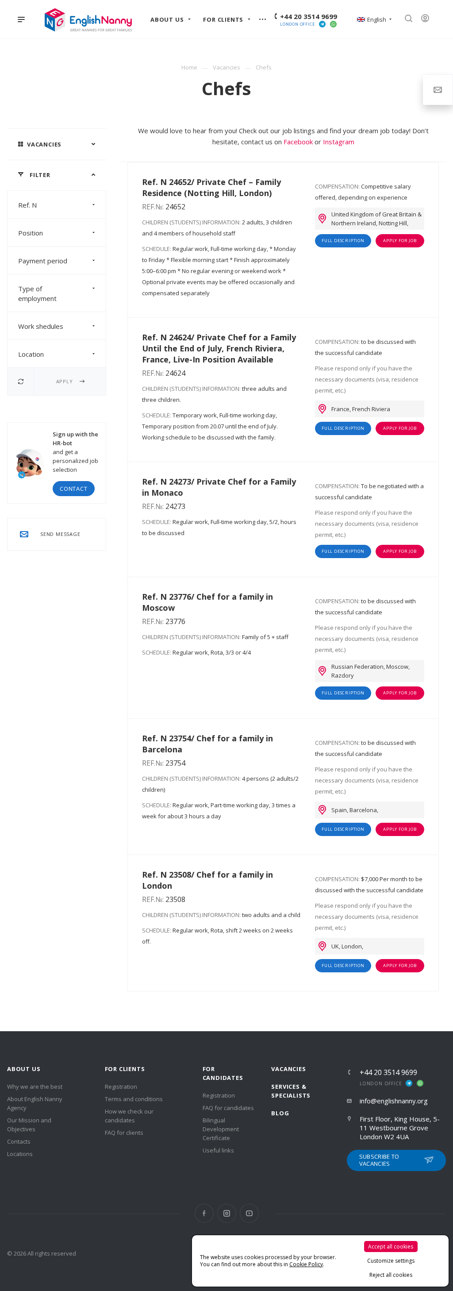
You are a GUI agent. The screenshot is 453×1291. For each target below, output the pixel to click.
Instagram (338, 141)
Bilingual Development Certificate (221, 1129)
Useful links (218, 1150)
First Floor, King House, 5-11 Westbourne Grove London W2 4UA (400, 1127)
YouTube (249, 1213)
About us (23, 1069)
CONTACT (74, 489)
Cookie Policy (306, 1264)
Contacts (19, 1141)
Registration (121, 1087)
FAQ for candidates (228, 1108)
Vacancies (288, 1069)
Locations (20, 1154)
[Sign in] (428, 19)
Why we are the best (34, 1087)
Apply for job (399, 240)
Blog (280, 1113)
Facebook (298, 141)
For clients (125, 1069)
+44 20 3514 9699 (308, 16)
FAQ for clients (124, 1133)
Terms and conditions (134, 1099)
